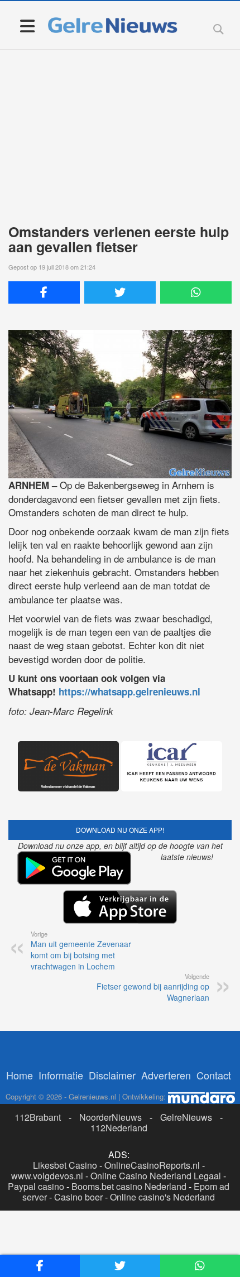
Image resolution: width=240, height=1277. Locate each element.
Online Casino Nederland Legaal (155, 1175)
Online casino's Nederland (162, 1196)
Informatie (61, 1075)
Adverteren (166, 1075)
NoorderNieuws (110, 1117)
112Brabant (38, 1117)
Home (19, 1075)
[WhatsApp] (196, 292)
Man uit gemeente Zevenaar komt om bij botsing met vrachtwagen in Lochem (81, 950)
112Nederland (118, 1127)
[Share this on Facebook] (44, 292)
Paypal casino (36, 1186)
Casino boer (78, 1196)
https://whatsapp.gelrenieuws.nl (129, 691)
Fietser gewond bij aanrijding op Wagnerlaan (153, 987)
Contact (213, 1075)
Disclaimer (112, 1075)
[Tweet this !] (120, 292)
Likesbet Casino (65, 1165)
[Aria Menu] (27, 25)
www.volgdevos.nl (47, 1175)
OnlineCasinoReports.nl (152, 1165)
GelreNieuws (186, 1117)
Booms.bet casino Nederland (128, 1186)
